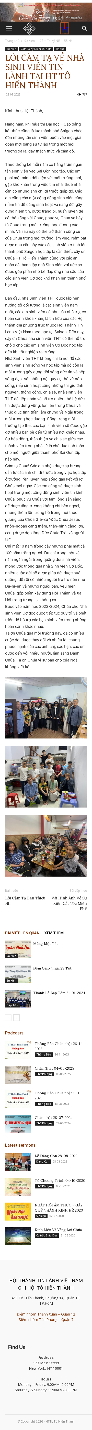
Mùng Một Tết (45, 943)
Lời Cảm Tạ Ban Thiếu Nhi (25, 901)
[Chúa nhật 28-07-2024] (18, 1124)
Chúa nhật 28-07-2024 (54, 1117)
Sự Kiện (29, 41)
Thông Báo (43, 1054)
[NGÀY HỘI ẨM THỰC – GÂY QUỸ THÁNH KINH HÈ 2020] (18, 1212)
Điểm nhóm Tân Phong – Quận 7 (46, 1319)
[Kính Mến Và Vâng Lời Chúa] (18, 1236)
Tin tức (60, 49)
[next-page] (16, 1017)
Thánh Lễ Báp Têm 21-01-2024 (59, 993)
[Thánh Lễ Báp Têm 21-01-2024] (18, 998)
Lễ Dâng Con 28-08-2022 (56, 1156)
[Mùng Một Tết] (18, 949)
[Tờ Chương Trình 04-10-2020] (18, 1187)
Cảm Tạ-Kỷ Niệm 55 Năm (57, 41)
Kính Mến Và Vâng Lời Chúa (58, 1229)
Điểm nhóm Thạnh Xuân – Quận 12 (46, 1314)
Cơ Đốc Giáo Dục (46, 1235)
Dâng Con (42, 1161)
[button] (9, 28)
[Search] (85, 28)
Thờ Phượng (44, 1074)
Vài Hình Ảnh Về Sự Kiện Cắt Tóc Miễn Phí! (69, 903)
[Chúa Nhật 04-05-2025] (18, 1075)
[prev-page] (8, 1017)
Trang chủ (12, 41)
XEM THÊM (53, 933)
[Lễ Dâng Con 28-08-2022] (18, 1162)
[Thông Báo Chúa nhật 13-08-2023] (18, 1099)
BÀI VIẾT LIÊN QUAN (22, 933)
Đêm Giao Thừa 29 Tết (52, 968)
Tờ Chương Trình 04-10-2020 (60, 1180)
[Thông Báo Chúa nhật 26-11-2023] (18, 1050)
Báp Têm (12, 1005)
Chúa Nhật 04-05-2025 (54, 1068)
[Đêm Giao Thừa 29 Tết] (18, 974)
